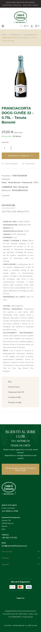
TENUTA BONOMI (19, 176)
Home (4, 182)
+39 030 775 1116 (9, 538)
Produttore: (6, 176)
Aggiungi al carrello (18, 156)
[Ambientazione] (32, 26)
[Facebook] (17, 602)
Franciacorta (23, 187)
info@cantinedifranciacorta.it (14, 546)
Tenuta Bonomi (14, 182)
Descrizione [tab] (8, 205)
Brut (15, 187)
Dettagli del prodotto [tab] (15, 212)
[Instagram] (24, 602)
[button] (20, 469)
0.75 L (36, 182)
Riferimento (6, 190)
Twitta (15, 195)
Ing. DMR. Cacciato (31, 625)
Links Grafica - (8, 625)
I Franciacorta (26, 182)
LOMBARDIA (7, 187)
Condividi (11, 195)
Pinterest (18, 195)
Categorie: (6, 179)
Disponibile (7, 136)
